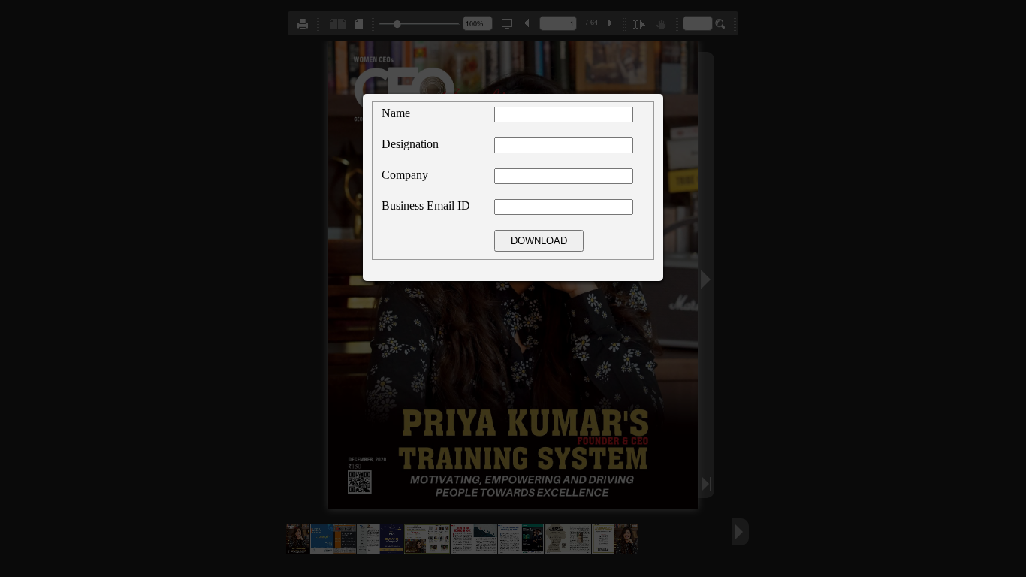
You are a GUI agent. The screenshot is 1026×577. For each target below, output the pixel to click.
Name (396, 113)
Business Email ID (426, 205)
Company (405, 174)
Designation (410, 143)
